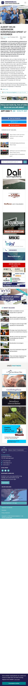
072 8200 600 (6, 460)
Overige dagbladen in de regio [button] (9, 503)
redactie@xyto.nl (7, 462)
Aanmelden (5, 482)
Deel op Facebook (15, 118)
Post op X (15, 122)
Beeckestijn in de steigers (16, 343)
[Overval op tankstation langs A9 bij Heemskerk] (4, 352)
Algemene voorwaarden (7, 507)
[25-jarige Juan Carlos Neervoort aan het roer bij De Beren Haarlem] (4, 332)
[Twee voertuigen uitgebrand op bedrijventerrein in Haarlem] (4, 358)
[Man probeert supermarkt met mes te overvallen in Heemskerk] (4, 319)
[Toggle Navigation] (25, 2)
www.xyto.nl (6, 464)
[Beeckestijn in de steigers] (4, 345)
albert (3, 89)
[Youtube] (5, 470)
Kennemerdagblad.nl (10, 2)
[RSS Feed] (8, 470)
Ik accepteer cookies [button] (14, 683)
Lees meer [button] (17, 679)
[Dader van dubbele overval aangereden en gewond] (4, 313)
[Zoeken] (25, 162)
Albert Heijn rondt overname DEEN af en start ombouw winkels (17, 136)
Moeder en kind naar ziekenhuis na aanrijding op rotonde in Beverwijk (18, 338)
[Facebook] (2, 470)
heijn (7, 89)
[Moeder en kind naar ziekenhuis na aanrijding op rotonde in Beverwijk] (4, 339)
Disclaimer (4, 510)
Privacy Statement (6, 512)
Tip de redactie (15, 125)
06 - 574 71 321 (20, 111)
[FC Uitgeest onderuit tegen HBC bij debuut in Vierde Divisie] (4, 326)
